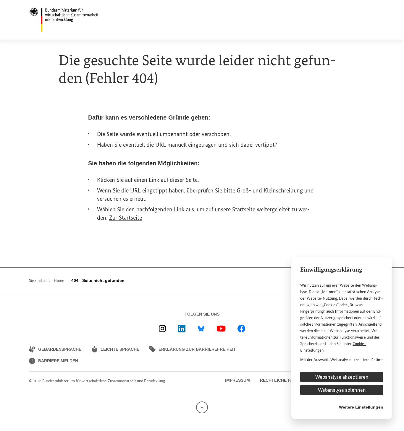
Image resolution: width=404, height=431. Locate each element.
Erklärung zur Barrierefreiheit (197, 349)
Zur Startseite (125, 217)
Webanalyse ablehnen (342, 390)
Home (59, 280)
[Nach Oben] (202, 406)
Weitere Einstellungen (361, 407)
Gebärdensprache (59, 349)
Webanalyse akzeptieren (342, 377)
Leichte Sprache (120, 349)
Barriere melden (58, 360)
